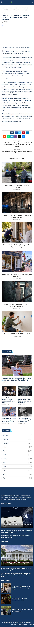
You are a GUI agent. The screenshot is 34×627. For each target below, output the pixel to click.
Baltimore (17, 435)
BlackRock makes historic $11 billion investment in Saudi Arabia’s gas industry (16, 569)
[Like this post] (12, 132)
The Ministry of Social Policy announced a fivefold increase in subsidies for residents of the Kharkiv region (16, 574)
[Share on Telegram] (12, 136)
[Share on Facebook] (16, 132)
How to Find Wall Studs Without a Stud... (17, 334)
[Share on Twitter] (19, 132)
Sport (17, 462)
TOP (17, 470)
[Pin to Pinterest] (23, 132)
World (17, 478)
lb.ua (3, 125)
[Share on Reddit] (4, 136)
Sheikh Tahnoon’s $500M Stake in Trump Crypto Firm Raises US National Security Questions (16, 563)
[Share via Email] (23, 136)
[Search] (32, 2)
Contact (31, 624)
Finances (17, 443)
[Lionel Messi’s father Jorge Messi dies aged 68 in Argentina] (25, 412)
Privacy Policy (22, 624)
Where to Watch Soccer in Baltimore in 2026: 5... (19, 599)
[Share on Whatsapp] (8, 136)
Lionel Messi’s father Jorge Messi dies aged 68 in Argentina (24, 420)
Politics (17, 455)
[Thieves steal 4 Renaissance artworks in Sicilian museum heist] (17, 202)
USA (17, 474)
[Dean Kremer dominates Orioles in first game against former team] (9, 412)
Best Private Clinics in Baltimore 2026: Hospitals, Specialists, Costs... (21, 588)
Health (17, 447)
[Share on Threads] (19, 136)
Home (3, 8)
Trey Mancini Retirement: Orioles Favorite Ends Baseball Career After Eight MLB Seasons (17, 380)
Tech (17, 466)
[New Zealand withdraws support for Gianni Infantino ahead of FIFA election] (9, 391)
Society (9, 8)
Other (17, 451)
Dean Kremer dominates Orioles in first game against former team (9, 420)
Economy (17, 439)
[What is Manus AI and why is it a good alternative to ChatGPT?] (17, 517)
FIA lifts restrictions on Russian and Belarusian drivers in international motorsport (24, 400)
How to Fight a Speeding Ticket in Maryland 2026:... (22, 610)
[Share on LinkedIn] (27, 132)
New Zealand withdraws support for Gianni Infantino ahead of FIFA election (8, 400)
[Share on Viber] (15, 136)
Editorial (13, 624)
